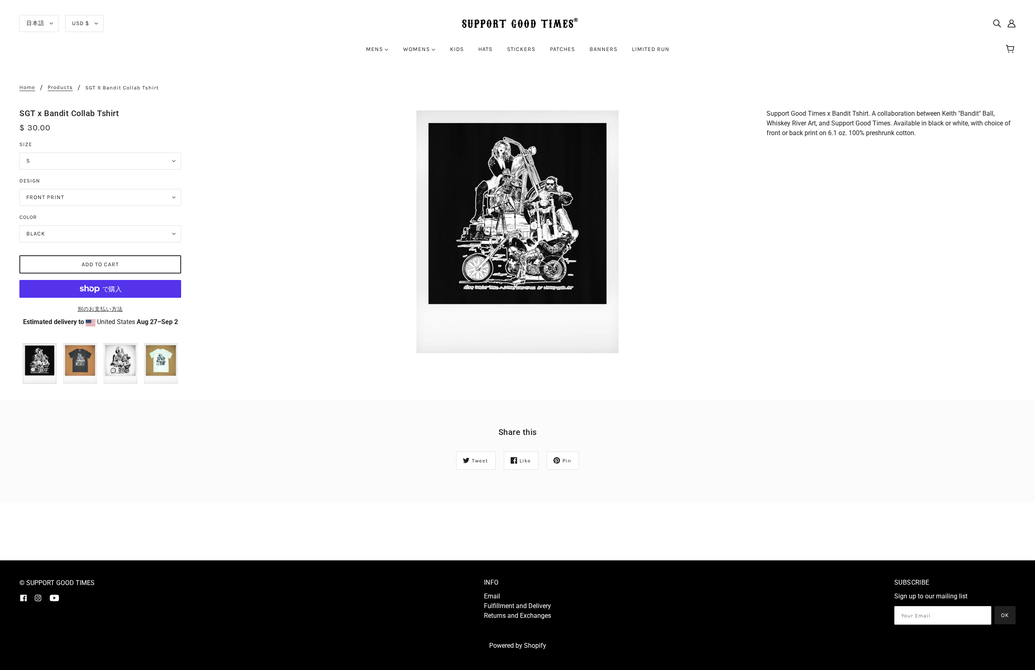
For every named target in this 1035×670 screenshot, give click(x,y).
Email (492, 596)
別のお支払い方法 (100, 309)
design (29, 181)
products (60, 87)
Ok (1005, 615)
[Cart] (1011, 49)
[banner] (517, 23)
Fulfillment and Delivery (517, 606)
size (25, 144)
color (28, 217)
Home (27, 87)
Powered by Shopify (517, 645)
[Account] (1011, 23)
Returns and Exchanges (517, 615)
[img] (997, 23)
